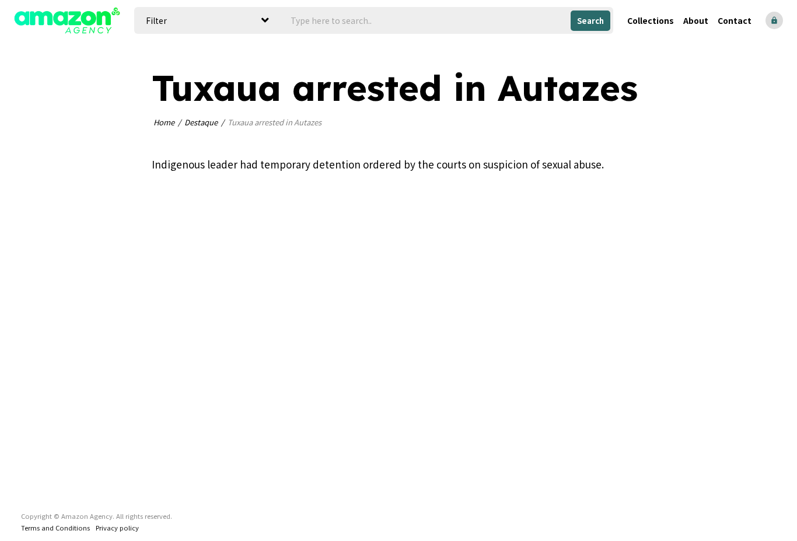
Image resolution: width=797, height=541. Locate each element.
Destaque (201, 122)
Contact (734, 20)
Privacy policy (117, 527)
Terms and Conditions (55, 527)
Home (163, 122)
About (695, 20)
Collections (650, 20)
